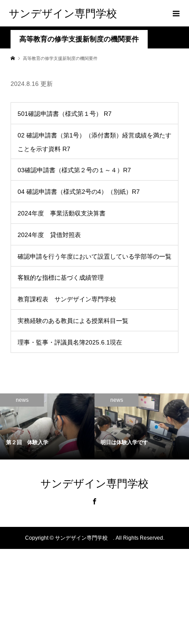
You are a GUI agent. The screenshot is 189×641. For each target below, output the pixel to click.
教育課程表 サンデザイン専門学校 (67, 299)
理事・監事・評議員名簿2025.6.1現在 (70, 342)
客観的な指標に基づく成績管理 (61, 277)
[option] (47, 426)
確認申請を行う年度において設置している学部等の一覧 (94, 256)
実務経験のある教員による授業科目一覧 (73, 320)
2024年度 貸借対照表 (49, 234)
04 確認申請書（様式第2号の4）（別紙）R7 (79, 191)
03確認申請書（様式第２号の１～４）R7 (74, 170)
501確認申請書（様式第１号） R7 (65, 113)
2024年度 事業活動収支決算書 (61, 213)
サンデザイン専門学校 (68, 13)
